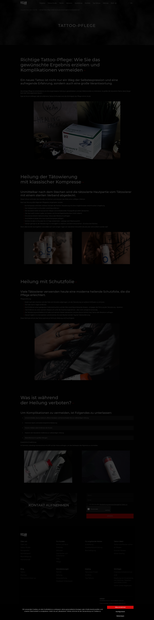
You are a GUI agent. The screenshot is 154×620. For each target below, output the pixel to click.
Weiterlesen (120, 616)
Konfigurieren (120, 611)
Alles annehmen (120, 607)
